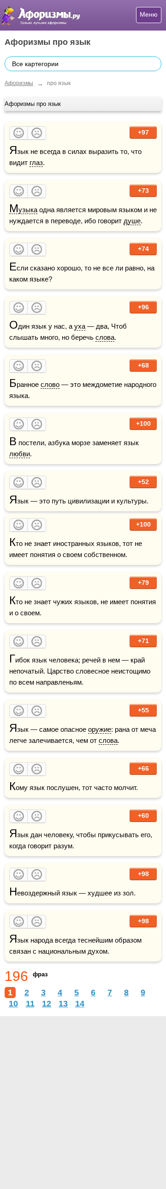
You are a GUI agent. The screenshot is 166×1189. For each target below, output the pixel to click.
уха (79, 326)
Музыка (23, 210)
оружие (99, 729)
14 (79, 1003)
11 (30, 1003)
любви (19, 454)
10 (13, 1003)
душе (132, 221)
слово (50, 384)
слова (104, 337)
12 (46, 1003)
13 (63, 1003)
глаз (36, 162)
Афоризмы (19, 83)
